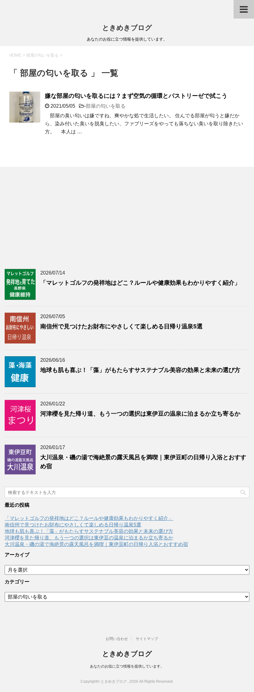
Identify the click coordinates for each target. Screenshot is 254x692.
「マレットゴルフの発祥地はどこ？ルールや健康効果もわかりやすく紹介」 (140, 282)
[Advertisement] (127, 216)
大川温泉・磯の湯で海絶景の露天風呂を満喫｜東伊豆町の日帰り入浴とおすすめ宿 (96, 544)
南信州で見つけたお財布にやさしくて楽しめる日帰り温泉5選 (121, 326)
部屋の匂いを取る (105, 106)
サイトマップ (147, 639)
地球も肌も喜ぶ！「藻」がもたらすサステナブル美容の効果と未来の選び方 (140, 370)
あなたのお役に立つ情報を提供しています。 (127, 666)
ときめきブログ (127, 28)
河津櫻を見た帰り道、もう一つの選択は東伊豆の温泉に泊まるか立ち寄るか (140, 413)
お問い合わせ (117, 639)
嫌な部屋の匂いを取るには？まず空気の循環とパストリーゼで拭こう (136, 96)
